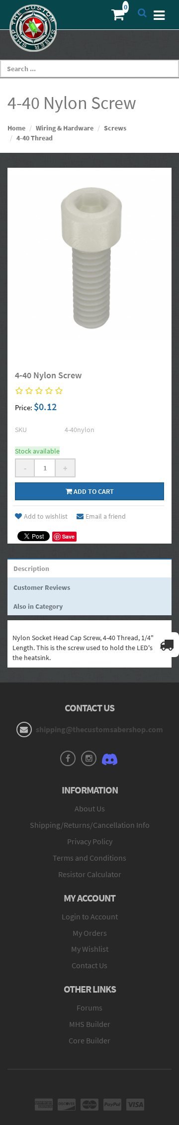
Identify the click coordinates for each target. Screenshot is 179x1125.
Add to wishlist (46, 516)
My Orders (90, 933)
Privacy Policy (89, 841)
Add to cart (93, 491)
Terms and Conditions (89, 858)
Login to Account (90, 916)
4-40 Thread (34, 137)
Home (16, 127)
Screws (115, 127)
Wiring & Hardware (64, 127)
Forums (89, 1007)
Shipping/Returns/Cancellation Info (90, 825)
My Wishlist (89, 949)
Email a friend (106, 516)
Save (68, 536)
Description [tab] (31, 568)
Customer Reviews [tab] (41, 587)
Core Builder (89, 1040)
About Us (90, 808)
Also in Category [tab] (38, 606)
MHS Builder (89, 1024)
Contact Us (89, 965)
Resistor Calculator (89, 874)
